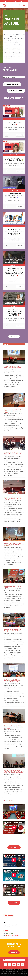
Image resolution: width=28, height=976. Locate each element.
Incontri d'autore (8, 372)
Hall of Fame (13, 902)
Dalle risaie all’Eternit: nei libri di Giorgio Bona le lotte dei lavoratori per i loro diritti (13, 727)
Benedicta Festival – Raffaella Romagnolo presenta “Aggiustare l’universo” (14, 312)
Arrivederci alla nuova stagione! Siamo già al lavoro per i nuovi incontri (12, 631)
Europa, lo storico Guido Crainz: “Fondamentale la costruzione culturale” (12, 498)
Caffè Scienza (15, 635)
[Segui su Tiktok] (22, 964)
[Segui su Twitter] (9, 964)
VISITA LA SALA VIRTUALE (11, 84)
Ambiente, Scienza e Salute (10, 776)
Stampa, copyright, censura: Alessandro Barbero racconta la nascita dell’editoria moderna (12, 681)
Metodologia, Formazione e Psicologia (13, 549)
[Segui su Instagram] (14, 964)
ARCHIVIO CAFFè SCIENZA (15, 90)
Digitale (20, 371)
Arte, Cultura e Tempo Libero (11, 371)
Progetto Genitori (13, 552)
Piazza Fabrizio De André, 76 (10, 925)
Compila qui (13, 952)
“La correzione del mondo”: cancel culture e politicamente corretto (14, 232)
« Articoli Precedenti (8, 800)
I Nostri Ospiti (13, 847)
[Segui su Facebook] (5, 964)
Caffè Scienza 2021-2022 (14, 778)
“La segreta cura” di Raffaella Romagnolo (13, 159)
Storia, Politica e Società (10, 458)
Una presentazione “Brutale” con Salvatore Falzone (14, 195)
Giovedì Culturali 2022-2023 (14, 504)
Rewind (14, 372)
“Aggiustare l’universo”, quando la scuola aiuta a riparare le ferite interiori (13, 411)
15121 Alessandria (7, 927)
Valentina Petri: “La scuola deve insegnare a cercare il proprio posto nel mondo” (13, 545)
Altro (5, 415)
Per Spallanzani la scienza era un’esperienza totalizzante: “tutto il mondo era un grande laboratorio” (13, 771)
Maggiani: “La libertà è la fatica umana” (12, 586)
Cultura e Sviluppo (9, 369)
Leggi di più (20, 135)
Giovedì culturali (8, 635)
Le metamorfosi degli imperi (14, 123)
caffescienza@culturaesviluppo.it (13, 935)
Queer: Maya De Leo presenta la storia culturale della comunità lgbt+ (13, 454)
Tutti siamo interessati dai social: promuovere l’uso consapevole (13, 367)
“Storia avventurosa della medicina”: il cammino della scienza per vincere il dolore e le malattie (14, 272)
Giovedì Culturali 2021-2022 (14, 687)
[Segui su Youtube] (18, 964)
